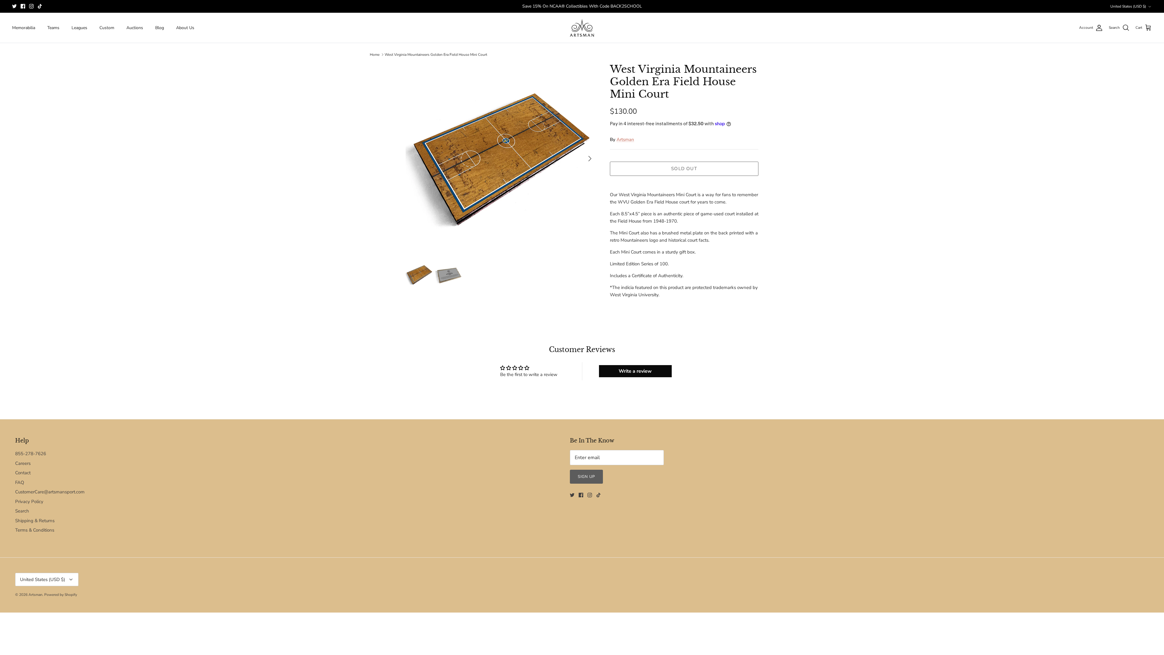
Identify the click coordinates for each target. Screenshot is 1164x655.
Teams (53, 28)
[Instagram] (31, 6)
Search (22, 511)
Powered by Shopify (60, 594)
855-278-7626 (30, 454)
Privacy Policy (29, 502)
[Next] (590, 158)
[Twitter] (14, 6)
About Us (185, 28)
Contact (23, 473)
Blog (159, 28)
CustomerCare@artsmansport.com (50, 492)
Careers (23, 463)
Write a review (635, 371)
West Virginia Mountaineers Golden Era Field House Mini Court (436, 54)
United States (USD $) (1128, 6)
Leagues (79, 28)
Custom (106, 28)
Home (375, 54)
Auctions (134, 28)
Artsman (625, 139)
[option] (501, 158)
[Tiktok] (40, 6)
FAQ (19, 482)
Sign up (586, 476)
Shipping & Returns (35, 521)
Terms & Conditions (34, 530)
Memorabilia (23, 28)
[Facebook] (23, 6)
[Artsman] (582, 28)
